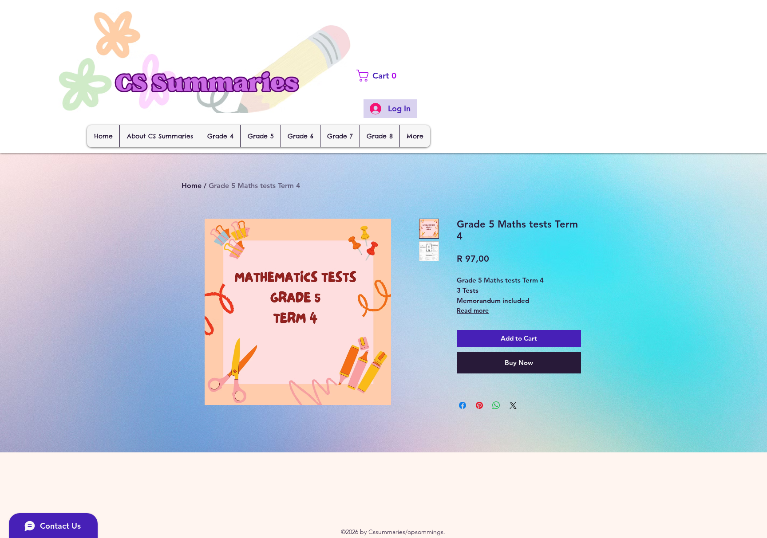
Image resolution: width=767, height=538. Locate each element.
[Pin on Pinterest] (479, 405)
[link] (393, 76)
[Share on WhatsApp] (496, 405)
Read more (473, 310)
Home (192, 185)
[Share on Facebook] (462, 405)
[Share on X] (513, 405)
